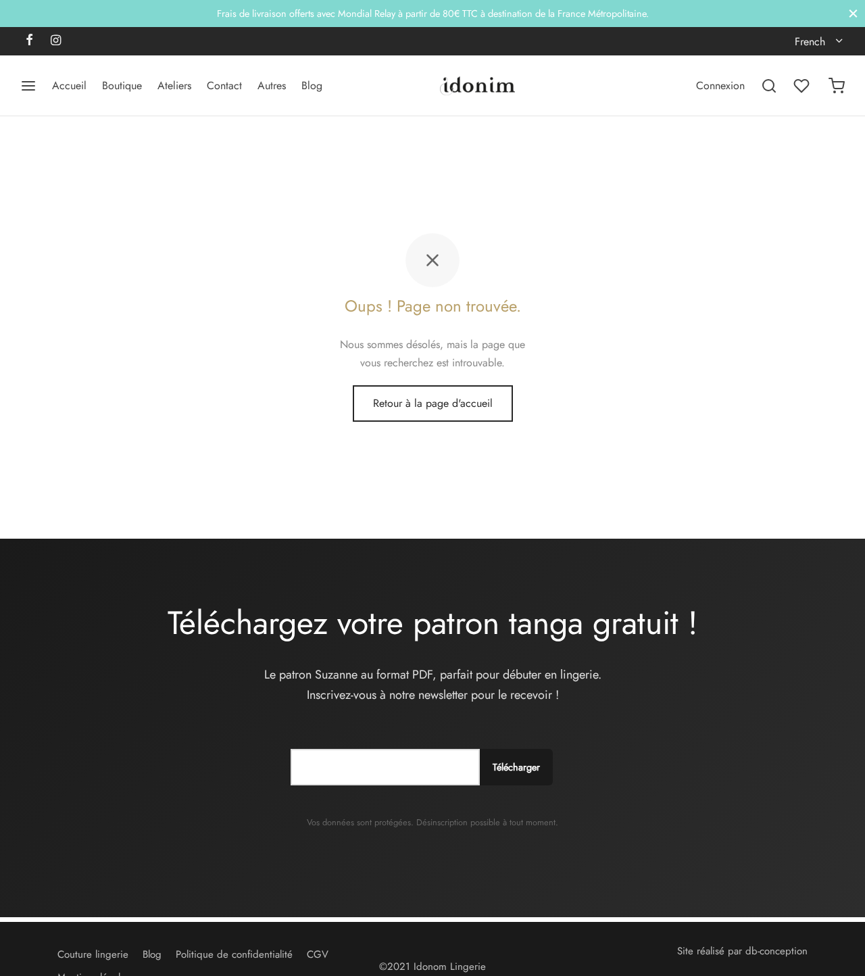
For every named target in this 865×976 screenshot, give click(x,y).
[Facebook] (29, 41)
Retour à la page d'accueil (433, 403)
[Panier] (837, 86)
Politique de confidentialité (234, 954)
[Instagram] (55, 41)
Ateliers (174, 85)
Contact (224, 85)
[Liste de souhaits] (802, 86)
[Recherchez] (769, 86)
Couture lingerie (92, 954)
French (810, 41)
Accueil (69, 85)
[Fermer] (853, 13)
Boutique (122, 85)
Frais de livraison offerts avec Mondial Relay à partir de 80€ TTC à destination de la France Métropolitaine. (433, 13)
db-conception (776, 951)
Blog (311, 85)
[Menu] (28, 86)
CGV (317, 954)
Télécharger (516, 767)
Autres (271, 85)
